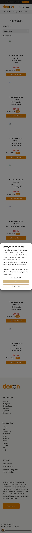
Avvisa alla (16, 286)
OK (16, 282)
